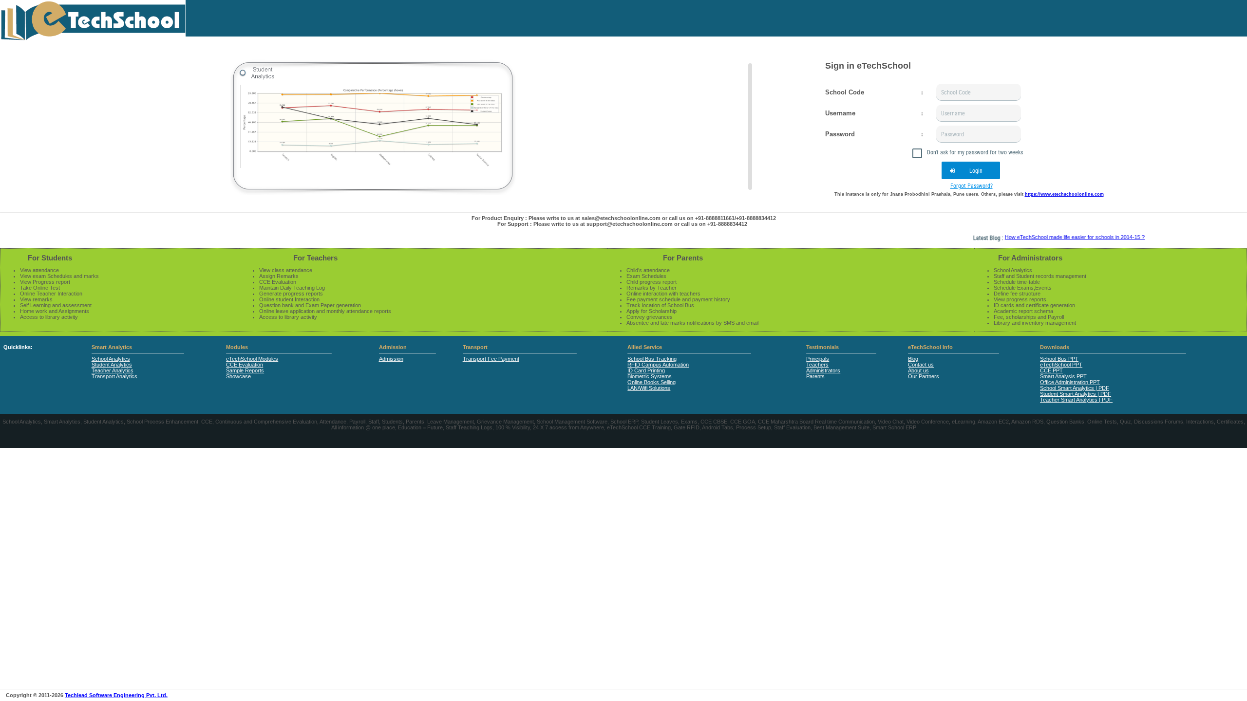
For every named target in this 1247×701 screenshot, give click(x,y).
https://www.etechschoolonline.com (1064, 194)
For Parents (683, 258)
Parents (815, 376)
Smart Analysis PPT (1063, 376)
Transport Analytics (114, 376)
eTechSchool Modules (252, 359)
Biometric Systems (649, 376)
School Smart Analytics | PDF (1074, 388)
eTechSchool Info (930, 347)
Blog (913, 359)
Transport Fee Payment (491, 359)
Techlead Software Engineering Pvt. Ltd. (116, 695)
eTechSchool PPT (1061, 365)
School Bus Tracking (652, 359)
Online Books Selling (651, 382)
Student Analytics (112, 365)
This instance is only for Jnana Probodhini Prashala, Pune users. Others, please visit (969, 194)
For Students (50, 258)
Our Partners (923, 376)
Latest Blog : (974, 237)
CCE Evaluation (244, 365)
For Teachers (315, 258)
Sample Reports (245, 370)
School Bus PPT (1059, 359)
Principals (817, 359)
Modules (237, 347)
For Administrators (1030, 258)
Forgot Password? (971, 185)
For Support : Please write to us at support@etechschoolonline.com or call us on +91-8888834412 (622, 224)
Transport (475, 347)
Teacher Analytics (112, 370)
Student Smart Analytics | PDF (1075, 394)
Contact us (921, 365)
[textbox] (978, 92)
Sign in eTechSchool (868, 66)
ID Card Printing (646, 370)
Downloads (1054, 347)
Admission (393, 347)
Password (840, 134)
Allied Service (644, 347)
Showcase (238, 376)
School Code (844, 92)
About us (918, 370)
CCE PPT (1051, 370)
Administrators (823, 370)
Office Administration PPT (1070, 382)
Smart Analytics (112, 347)
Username (840, 113)
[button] (971, 170)
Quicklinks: (18, 347)
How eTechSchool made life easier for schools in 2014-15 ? (1060, 237)
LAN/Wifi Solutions (648, 388)
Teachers (817, 365)
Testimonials (822, 347)
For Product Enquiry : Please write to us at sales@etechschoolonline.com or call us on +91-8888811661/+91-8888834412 (624, 218)
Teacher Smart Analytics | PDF (1076, 400)
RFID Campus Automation (658, 365)
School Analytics (111, 359)
